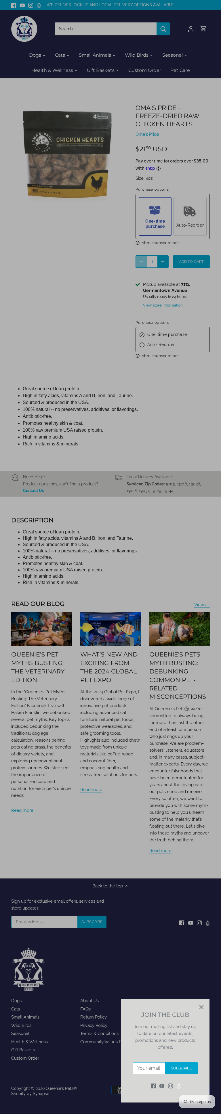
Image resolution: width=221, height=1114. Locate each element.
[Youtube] (161, 1086)
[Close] (201, 1007)
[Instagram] (170, 1086)
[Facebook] (153, 1086)
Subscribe (181, 1068)
